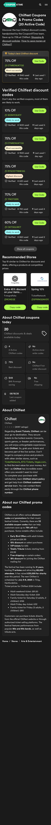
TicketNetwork (12, 462)
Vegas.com (40, 462)
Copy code (15, 307)
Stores (14, 641)
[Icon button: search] (40, 4)
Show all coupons (25, 249)
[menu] (46, 4)
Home (5, 641)
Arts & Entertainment (31, 641)
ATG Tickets (27, 462)
